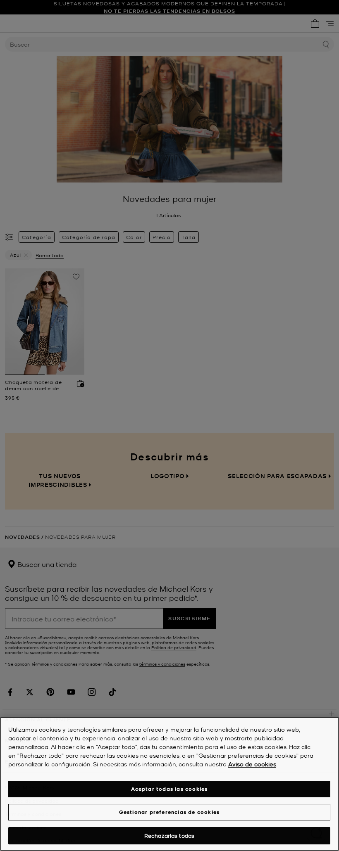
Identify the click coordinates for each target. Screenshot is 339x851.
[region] (169, 784)
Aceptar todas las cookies (169, 788)
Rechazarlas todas (169, 835)
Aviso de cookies (252, 764)
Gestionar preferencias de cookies (169, 811)
